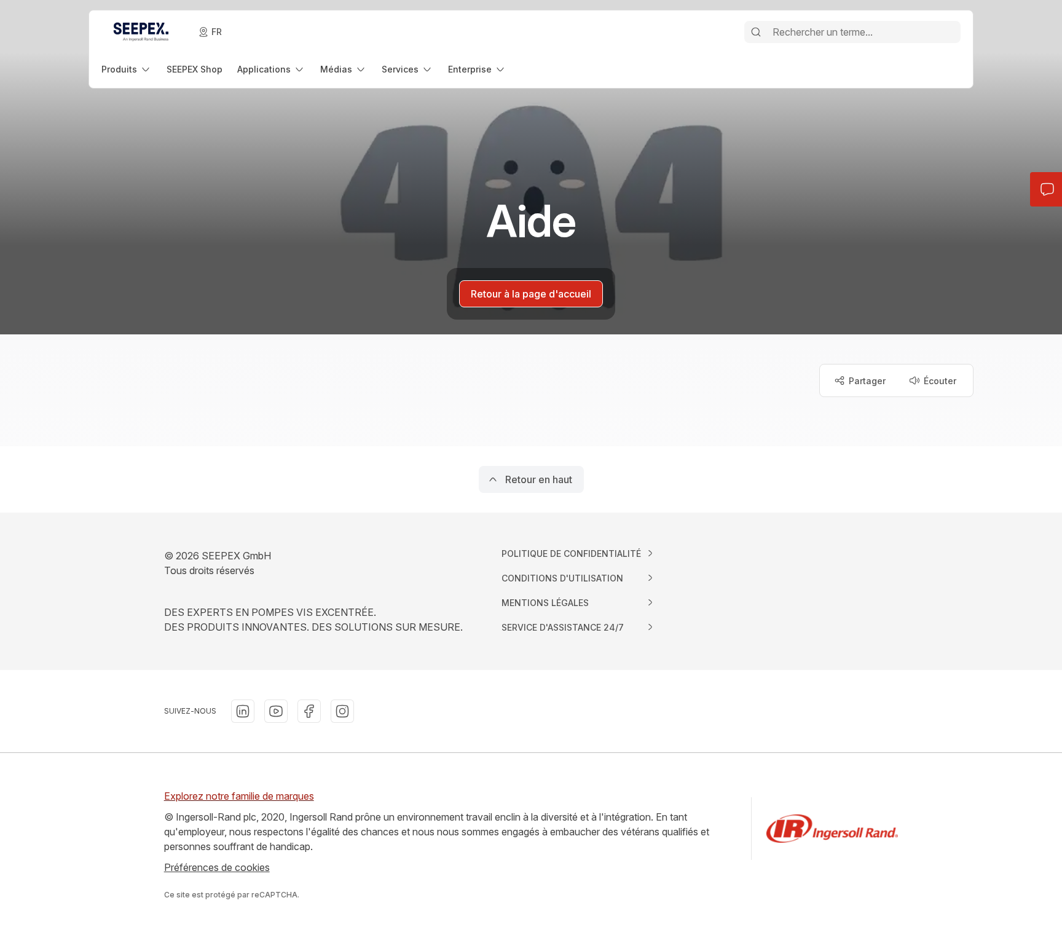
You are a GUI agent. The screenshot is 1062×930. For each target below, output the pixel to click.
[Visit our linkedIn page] (242, 711)
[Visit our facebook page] (309, 711)
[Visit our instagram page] (342, 711)
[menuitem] (126, 69)
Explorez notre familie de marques (239, 796)
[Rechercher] (756, 32)
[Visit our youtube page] (276, 711)
